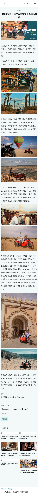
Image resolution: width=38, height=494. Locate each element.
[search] (31, 3)
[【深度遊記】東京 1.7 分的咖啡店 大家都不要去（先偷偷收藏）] (10, 446)
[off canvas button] (35, 3)
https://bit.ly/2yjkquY (19, 409)
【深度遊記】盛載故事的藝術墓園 (14, 492)
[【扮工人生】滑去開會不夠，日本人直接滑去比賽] (20, 433)
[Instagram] (28, 3)
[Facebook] (25, 3)
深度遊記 (19, 10)
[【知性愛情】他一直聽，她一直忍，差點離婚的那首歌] (28, 446)
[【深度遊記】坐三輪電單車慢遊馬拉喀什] (19, 30)
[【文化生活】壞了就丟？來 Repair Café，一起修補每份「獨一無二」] (28, 463)
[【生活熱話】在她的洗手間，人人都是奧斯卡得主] (1, 460)
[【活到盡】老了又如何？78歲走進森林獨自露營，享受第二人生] (1, 433)
